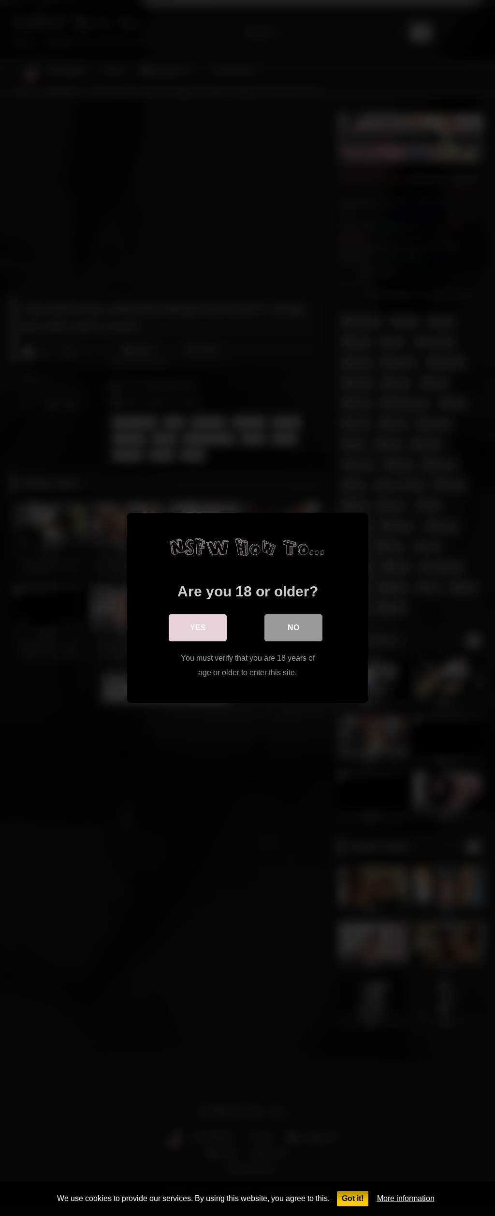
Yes (198, 627)
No (293, 627)
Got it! (353, 1198)
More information (406, 1198)
